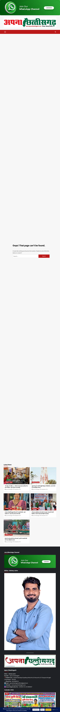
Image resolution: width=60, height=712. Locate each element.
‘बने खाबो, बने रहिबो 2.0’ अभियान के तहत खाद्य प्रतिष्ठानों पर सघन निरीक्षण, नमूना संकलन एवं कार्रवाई (16, 486)
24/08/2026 (17, 489)
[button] (5, 31)
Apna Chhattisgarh (9, 489)
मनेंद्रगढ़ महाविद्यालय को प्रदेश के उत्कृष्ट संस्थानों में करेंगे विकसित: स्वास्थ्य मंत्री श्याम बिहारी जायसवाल (43, 512)
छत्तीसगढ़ (6, 482)
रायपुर (11, 482)
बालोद (11, 508)
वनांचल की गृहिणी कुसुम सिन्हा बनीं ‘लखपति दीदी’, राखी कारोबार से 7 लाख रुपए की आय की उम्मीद (15, 512)
